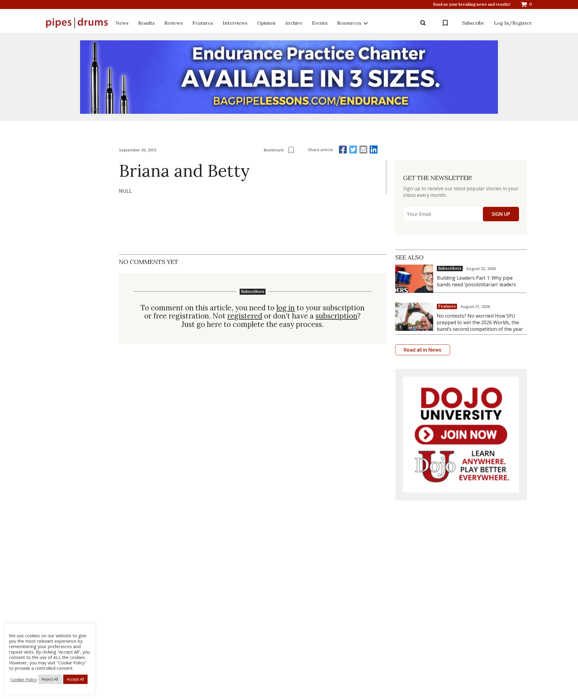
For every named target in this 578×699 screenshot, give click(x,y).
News (122, 23)
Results (146, 23)
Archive (293, 23)
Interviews (235, 23)
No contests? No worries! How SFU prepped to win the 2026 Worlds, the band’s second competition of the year (480, 322)
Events (320, 23)
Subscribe (473, 23)
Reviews (173, 23)
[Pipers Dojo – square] (461, 434)
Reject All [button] (50, 679)
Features (202, 23)
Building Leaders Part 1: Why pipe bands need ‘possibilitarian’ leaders (476, 281)
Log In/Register (513, 23)
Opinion (266, 23)
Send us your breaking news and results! (472, 4)
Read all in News (422, 349)
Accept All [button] (75, 679)
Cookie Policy (24, 679)
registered (244, 316)
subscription (336, 316)
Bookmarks (445, 23)
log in (285, 308)
